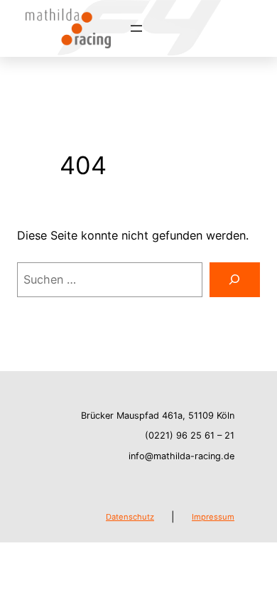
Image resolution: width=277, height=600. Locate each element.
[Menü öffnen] (136, 28)
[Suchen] (235, 280)
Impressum (213, 517)
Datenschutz (130, 517)
